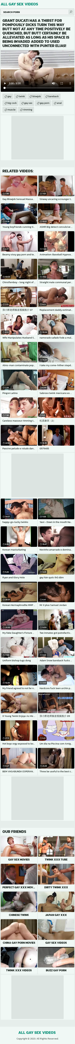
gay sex (28, 103)
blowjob (36, 96)
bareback (53, 96)
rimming (27, 109)
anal (59, 103)
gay (9, 96)
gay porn (44, 103)
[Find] (70, 11)
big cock (12, 103)
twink (22, 96)
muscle (12, 109)
